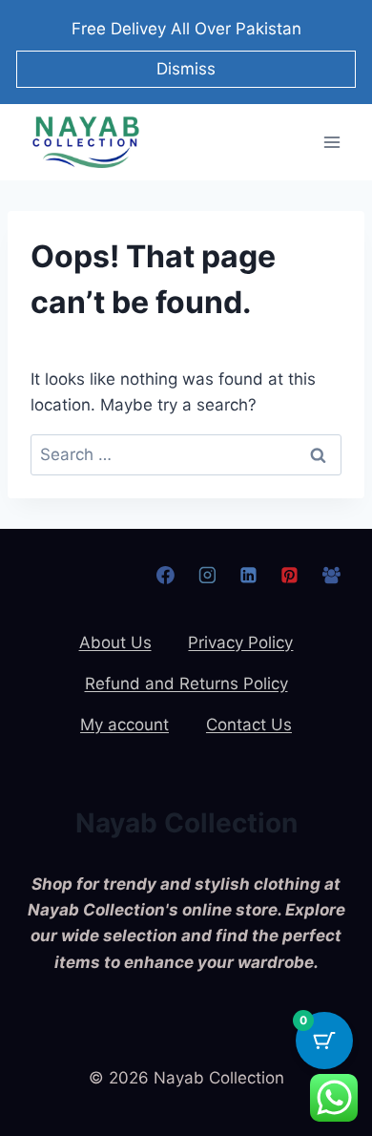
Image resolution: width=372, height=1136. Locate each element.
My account (124, 724)
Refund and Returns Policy (186, 683)
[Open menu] (331, 142)
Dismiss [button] (186, 68)
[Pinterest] (290, 575)
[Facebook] (166, 575)
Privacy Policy (240, 642)
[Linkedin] (248, 575)
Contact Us (249, 724)
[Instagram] (207, 575)
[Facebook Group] (331, 575)
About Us (115, 642)
